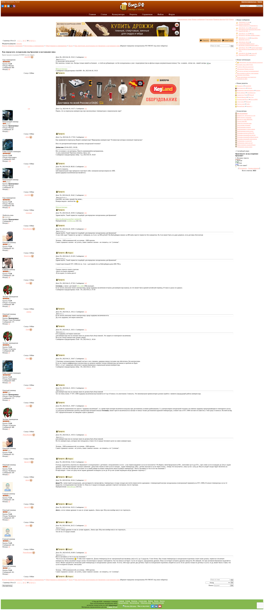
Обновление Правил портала (245, 69)
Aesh (27, 283)
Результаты (243, 168)
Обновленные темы (184, 19)
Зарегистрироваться (248, 2)
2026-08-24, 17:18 (244, 38)
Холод (70, 46)
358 (85, 507)
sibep (27, 137)
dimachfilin (254, 38)
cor (29, 108)
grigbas (29, 312)
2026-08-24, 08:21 (244, 42)
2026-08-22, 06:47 (244, 47)
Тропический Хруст (243, 99)
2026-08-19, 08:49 (244, 53)
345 (85, 195)
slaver (27, 480)
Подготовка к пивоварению (34, 46)
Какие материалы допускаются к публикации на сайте (245, 77)
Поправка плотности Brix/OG (245, 133)
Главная (121, 601)
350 (85, 312)
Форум (162, 601)
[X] (11, 6)
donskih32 (248, 86)
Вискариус (240, 86)
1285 (237, 25)
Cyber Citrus (240, 101)
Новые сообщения (198, 19)
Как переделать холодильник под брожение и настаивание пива (97, 46)
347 (85, 229)
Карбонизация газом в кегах (245, 131)
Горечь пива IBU (242, 121)
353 (85, 388)
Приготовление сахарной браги (246, 145)
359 (85, 525)
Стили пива (142, 601)
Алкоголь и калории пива (244, 123)
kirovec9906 (254, 99)
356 (85, 462)
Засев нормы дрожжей (243, 125)
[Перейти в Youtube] (159, 606)
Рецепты (134, 601)
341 (85, 57)
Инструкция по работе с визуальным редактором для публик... (246, 74)
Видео (156, 601)
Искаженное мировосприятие (245, 90)
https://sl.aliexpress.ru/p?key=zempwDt (68, 219)
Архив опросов (253, 168)
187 (237, 35)
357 (85, 480)
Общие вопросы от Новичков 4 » (248, 25)
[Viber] (14, 6)
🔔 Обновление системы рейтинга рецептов (250, 62)
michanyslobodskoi (244, 24)
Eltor (252, 33)
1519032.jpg (71, 221)
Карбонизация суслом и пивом (246, 129)
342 (85, 108)
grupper (258, 90)
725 (237, 45)
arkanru (250, 88)
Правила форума (219, 19)
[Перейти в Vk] (156, 606)
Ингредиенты (134, 603)
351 (85, 330)
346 (85, 213)
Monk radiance (241, 92)
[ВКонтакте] (2, 6)
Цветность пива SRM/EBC (245, 119)
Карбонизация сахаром (244, 127)
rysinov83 (254, 53)
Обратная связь (145, 603)
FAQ (227, 19)
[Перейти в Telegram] (152, 606)
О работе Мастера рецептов (245, 67)
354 (85, 406)
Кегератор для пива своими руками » (249, 35)
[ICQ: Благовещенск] (69, 253)
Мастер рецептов (242, 113)
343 (85, 137)
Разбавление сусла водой (244, 141)
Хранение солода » (244, 39)
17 (25, 40)
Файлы (150, 601)
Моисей (251, 95)
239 (237, 55)
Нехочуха (27, 256)
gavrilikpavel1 (251, 92)
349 (85, 283)
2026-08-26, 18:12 (244, 28)
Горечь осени (241, 104)
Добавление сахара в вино (244, 147)
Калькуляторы (123, 603)
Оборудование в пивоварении (56, 46)
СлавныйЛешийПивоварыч (247, 43)
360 (85, 552)
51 (237, 40)
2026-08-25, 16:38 (244, 33)
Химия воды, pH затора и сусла (246, 115)
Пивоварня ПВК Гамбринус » (247, 55)
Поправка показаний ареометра (246, 135)
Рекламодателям (158, 603)
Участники (209, 19)
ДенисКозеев (27, 229)
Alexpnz (19, 43)
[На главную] (132, 6)
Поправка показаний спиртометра (247, 139)
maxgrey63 (254, 28)
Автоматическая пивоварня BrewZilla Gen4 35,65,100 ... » (249, 30)
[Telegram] (8, 6)
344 (85, 166)
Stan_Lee (250, 97)
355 (85, 435)
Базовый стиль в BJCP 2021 (245, 64)
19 (30, 40)
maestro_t (249, 106)
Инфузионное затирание (244, 117)
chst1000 (27, 57)
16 (23, 40)
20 (32, 40)
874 (237, 30)
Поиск (231, 19)
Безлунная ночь (241, 88)
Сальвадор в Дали (242, 95)
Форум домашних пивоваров (12, 46)
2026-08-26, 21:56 (244, 22)
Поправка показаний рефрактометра (247, 137)
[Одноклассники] (5, 6)
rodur (248, 104)
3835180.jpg (71, 487)
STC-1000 (80, 286)
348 (85, 256)
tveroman (29, 213)
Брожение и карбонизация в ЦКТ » (249, 45)
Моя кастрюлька (61, 69)
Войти (260, 2)
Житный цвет (241, 106)
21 (34, 40)
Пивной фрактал (241, 97)
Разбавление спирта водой (244, 143)
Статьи (127, 601)
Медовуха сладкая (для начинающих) (248, 71)
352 (85, 358)
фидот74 (27, 462)
